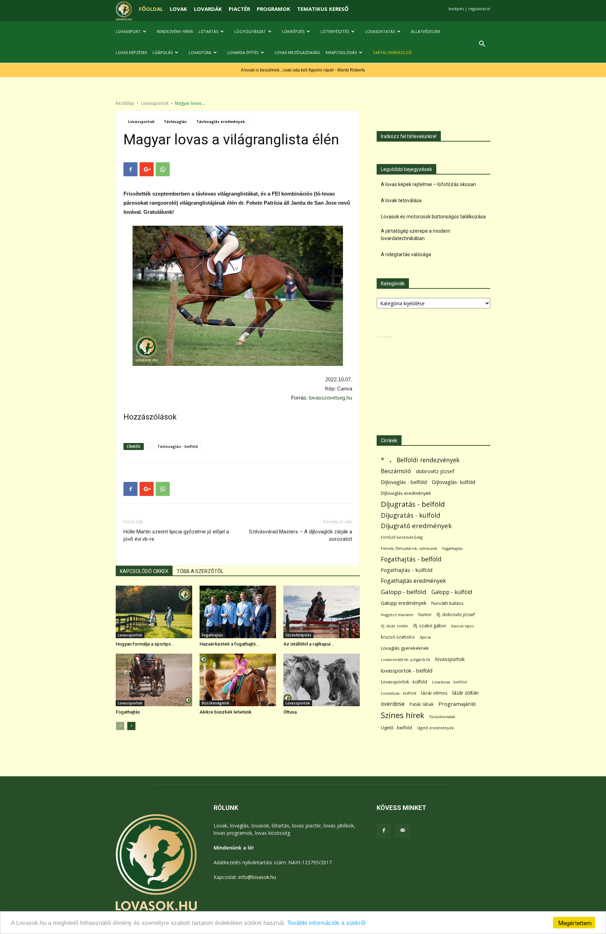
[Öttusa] (321, 680)
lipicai (425, 637)
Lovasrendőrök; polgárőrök (405, 659)
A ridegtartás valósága (406, 254)
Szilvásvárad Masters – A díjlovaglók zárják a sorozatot (300, 535)
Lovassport (128, 31)
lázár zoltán (465, 692)
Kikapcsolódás (341, 52)
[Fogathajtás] (154, 680)
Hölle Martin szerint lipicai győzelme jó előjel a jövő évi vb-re (176, 535)
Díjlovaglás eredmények (406, 493)
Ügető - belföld (396, 727)
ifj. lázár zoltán (394, 625)
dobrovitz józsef (435, 471)
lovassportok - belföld (406, 670)
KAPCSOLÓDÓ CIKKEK (144, 571)
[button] (481, 44)
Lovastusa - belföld (449, 681)
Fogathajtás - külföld (406, 569)
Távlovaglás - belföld (177, 446)
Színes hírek (402, 715)
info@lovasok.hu (257, 877)
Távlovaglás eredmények (220, 121)
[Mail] (403, 831)
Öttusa (290, 712)
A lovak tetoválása (401, 200)
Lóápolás (163, 52)
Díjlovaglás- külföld (453, 482)
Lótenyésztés (335, 31)
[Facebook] (384, 831)
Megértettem (575, 922)
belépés (456, 8)
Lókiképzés (293, 31)
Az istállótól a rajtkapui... (309, 644)
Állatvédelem (425, 31)
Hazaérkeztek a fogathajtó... (230, 644)
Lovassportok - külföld (404, 682)
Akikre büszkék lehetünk (225, 712)
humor (425, 615)
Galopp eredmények (403, 603)
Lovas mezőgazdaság (297, 52)
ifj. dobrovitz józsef (456, 615)
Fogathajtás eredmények (413, 581)
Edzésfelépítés (298, 635)
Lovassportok (154, 103)
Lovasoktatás (380, 31)
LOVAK (178, 8)
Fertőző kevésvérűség (402, 537)
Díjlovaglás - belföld (404, 482)
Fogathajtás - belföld (411, 559)
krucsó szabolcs (398, 637)
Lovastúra (200, 52)
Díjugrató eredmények (416, 526)
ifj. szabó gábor (429, 625)
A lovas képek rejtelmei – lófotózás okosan (428, 184)
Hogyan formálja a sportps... (145, 644)
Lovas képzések (131, 52)
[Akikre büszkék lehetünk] (238, 680)
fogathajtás (452, 548)
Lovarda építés (242, 52)
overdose (393, 704)
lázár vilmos (434, 693)
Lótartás (208, 31)
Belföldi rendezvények (428, 460)
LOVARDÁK (208, 8)
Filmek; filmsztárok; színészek (409, 548)
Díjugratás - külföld (410, 515)
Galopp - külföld (451, 592)
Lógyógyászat (250, 31)
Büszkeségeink (215, 703)
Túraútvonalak (442, 716)
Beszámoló (396, 471)
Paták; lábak (421, 704)
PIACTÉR (239, 8)
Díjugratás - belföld (413, 504)
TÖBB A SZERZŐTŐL (200, 571)
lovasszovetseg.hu (330, 398)
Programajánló (457, 703)
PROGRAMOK (273, 8)
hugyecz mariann (397, 614)
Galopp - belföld (403, 591)
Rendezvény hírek (175, 31)
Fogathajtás (212, 635)
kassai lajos (462, 625)
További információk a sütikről (326, 923)
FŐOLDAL (151, 8)
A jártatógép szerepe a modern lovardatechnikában (415, 234)
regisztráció (479, 8)
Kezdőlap (125, 103)
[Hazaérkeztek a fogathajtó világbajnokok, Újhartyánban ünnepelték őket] (238, 612)
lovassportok (450, 659)
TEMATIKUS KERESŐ (323, 8)
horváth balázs (447, 603)
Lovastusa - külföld (398, 693)
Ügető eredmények (435, 727)
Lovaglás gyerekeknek (405, 648)
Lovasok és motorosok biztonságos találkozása (433, 216)
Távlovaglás (175, 121)
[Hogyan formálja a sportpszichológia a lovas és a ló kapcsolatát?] (154, 612)
